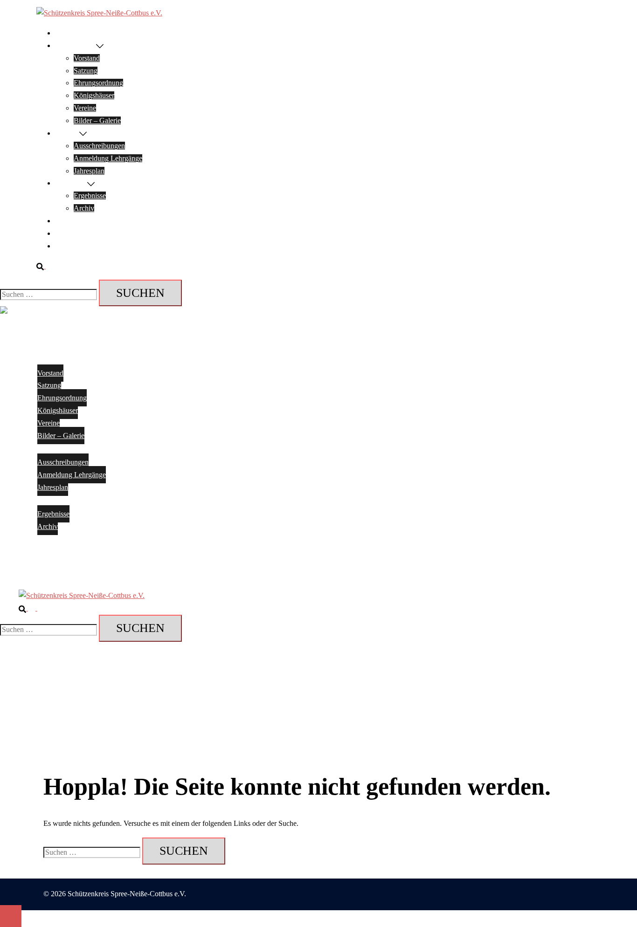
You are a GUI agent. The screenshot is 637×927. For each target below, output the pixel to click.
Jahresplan (89, 171)
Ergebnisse (71, 183)
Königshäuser (94, 95)
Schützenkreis (75, 45)
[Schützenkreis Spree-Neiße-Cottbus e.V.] (99, 13)
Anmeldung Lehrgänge (108, 158)
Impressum (71, 233)
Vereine (85, 108)
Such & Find (74, 246)
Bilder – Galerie (97, 120)
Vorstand (87, 58)
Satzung (85, 71)
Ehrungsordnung (98, 83)
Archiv (84, 208)
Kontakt (67, 221)
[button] (44, 266)
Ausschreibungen (99, 146)
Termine (67, 133)
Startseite (68, 33)
